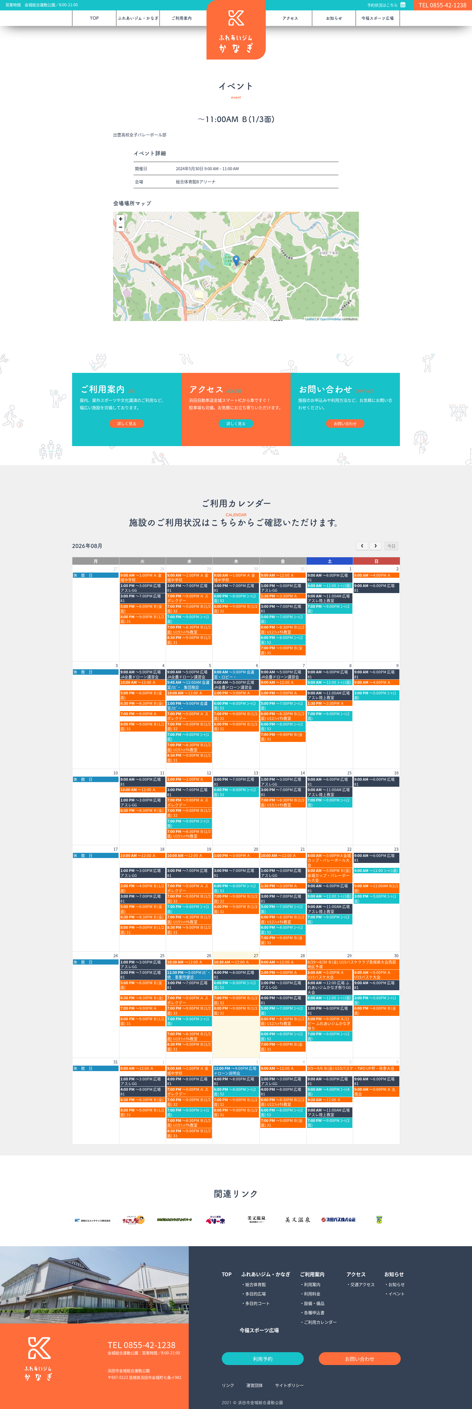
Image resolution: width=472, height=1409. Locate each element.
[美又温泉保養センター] (256, 1219)
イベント (396, 1293)
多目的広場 (255, 1293)
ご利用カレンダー (320, 1322)
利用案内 (312, 1284)
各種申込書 (314, 1312)
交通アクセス (362, 1284)
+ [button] (120, 219)
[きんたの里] (133, 1219)
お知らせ (396, 1284)
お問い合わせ (359, 1358)
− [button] (120, 227)
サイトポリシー (289, 1385)
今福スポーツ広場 (377, 18)
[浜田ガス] (338, 1219)
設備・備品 (314, 1303)
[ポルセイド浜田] (379, 1219)
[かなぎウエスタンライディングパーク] (174, 1219)
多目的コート (257, 1303)
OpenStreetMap (330, 319)
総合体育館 (255, 1284)
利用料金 (312, 1293)
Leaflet (309, 319)
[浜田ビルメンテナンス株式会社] (92, 1219)
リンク (228, 1385)
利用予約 (263, 1358)
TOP (94, 18)
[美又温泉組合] (297, 1219)
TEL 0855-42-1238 (443, 5)
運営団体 (254, 1385)
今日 (391, 546)
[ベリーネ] (215, 1219)
